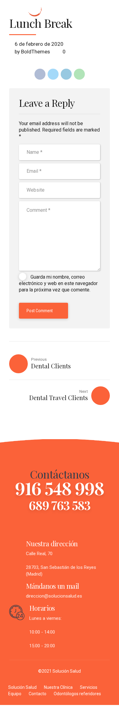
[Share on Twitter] (53, 74)
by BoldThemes (32, 52)
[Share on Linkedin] (66, 74)
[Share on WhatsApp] (79, 74)
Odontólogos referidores (77, 693)
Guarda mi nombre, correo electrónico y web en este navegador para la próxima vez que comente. (58, 283)
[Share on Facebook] (39, 74)
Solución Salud (22, 687)
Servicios (88, 687)
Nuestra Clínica (58, 687)
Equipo (14, 693)
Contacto (37, 693)
